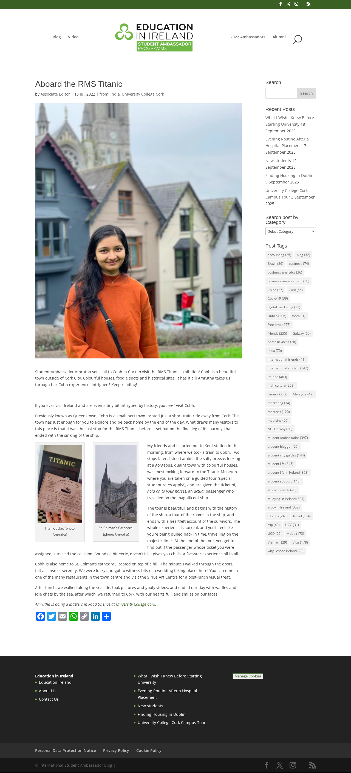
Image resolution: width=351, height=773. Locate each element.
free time (279, 324)
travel (302, 516)
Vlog (300, 542)
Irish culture (281, 385)
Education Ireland (55, 682)
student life (280, 463)
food (298, 316)
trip (274, 524)
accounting (279, 254)
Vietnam (277, 542)
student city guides (286, 455)
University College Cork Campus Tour (172, 722)
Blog (57, 37)
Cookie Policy (149, 750)
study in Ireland (284, 507)
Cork (296, 290)
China (275, 290)
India (275, 350)
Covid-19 (278, 298)
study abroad (282, 490)
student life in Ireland (288, 472)
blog (303, 254)
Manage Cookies (247, 676)
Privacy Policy (116, 750)
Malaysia (303, 394)
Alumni (279, 37)
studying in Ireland (286, 498)
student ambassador (288, 437)
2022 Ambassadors (247, 37)
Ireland (277, 377)
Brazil (275, 263)
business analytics (285, 272)
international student (288, 368)
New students (278, 160)
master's (279, 411)
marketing (279, 403)
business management (288, 281)
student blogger (283, 446)
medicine (278, 420)
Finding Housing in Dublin (289, 175)
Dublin (277, 316)
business (299, 263)
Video (73, 37)
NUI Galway (280, 429)
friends (277, 333)
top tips (278, 516)
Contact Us (49, 699)
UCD (275, 533)
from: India (110, 94)
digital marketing (284, 307)
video (295, 533)
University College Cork (143, 94)
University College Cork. (136, 604)
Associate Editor (55, 94)
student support (284, 481)
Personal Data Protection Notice (65, 750)
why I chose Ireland (286, 550)
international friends (286, 359)
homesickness (282, 342)
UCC (292, 524)
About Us (47, 690)
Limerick (277, 394)
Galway (302, 333)
